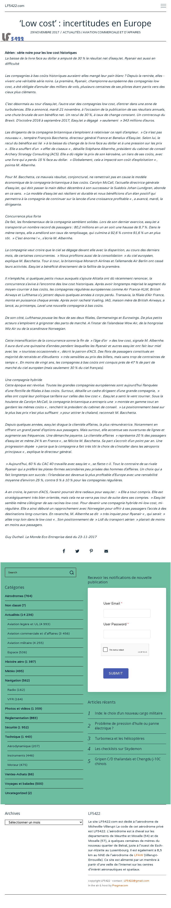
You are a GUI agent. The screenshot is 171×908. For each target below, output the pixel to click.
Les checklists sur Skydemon (118, 748)
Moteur (12, 765)
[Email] (105, 551)
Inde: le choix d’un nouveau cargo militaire (129, 713)
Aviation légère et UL (23, 624)
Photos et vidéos (17, 708)
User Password (116, 624)
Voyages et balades (19, 784)
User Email (112, 603)
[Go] (72, 572)
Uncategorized (16, 793)
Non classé (13, 605)
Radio (11, 690)
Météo (10, 671)
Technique (12, 737)
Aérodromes (14, 596)
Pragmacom (120, 885)
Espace (12, 652)
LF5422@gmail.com (136, 880)
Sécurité (11, 727)
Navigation (13, 680)
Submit (116, 673)
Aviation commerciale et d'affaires (112, 32)
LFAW (138, 855)
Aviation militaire (19, 643)
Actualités (72, 32)
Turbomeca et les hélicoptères (120, 738)
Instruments (16, 755)
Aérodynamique (19, 746)
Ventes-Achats (16, 774)
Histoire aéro (14, 662)
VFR (10, 699)
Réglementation (17, 718)
